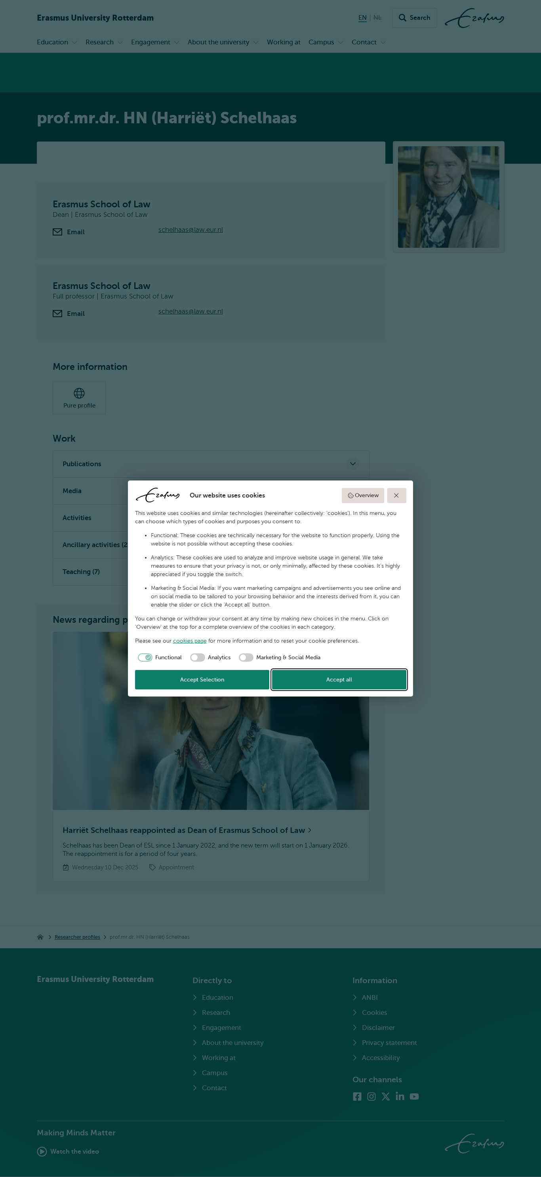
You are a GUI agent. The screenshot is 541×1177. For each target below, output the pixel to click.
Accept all (339, 680)
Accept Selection (202, 680)
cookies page (190, 641)
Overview (367, 495)
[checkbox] (158, 657)
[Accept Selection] (396, 495)
